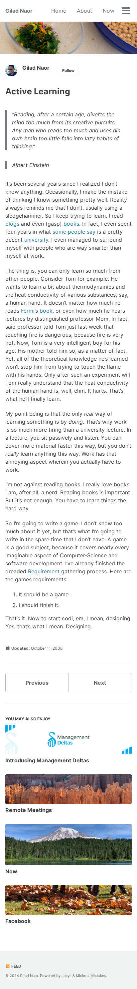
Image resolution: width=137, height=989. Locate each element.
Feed (15, 966)
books (71, 223)
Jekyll (66, 975)
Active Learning (37, 91)
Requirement (44, 571)
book (46, 310)
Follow (68, 70)
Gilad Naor (19, 10)
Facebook (18, 921)
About (84, 10)
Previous (37, 682)
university (36, 239)
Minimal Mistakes (91, 975)
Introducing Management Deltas (47, 760)
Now (108, 10)
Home (58, 10)
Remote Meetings (28, 810)
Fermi (28, 310)
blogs (12, 223)
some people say (74, 231)
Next (100, 682)
